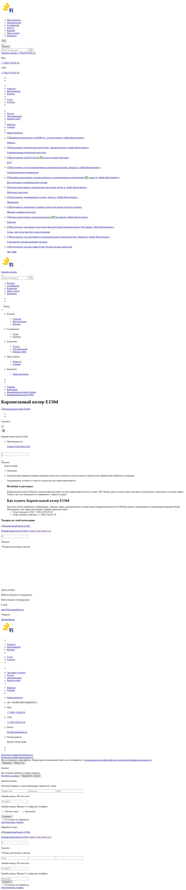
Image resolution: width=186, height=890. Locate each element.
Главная (11, 387)
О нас (10, 99)
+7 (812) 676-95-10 (26, 53)
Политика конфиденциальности (17, 755)
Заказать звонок (9, 53)
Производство (14, 22)
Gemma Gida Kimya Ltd (18, 446)
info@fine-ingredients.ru (12, 609)
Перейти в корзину (10, 775)
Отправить (7, 816)
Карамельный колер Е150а (14, 531)
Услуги (10, 28)
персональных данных (12, 822)
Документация (14, 116)
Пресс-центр (13, 33)
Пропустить (19, 763)
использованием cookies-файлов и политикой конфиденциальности (117, 760)
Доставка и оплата (16, 672)
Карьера (11, 30)
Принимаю (6, 763)
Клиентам (12, 288)
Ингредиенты (14, 20)
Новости (11, 124)
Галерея (11, 127)
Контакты (12, 35)
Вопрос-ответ (13, 119)
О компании (13, 25)
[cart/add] (2, 460)
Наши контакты (15, 133)
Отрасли (11, 88)
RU (4, 41)
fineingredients (8, 619)
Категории (12, 389)
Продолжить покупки (31, 776)
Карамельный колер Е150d (20, 394)
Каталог (5, 46)
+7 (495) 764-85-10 (10, 63)
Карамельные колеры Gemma (21, 392)
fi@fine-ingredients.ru (17, 732)
